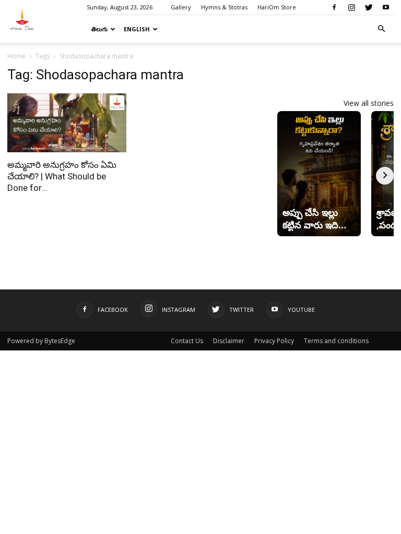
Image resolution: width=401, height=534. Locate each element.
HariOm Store (276, 7)
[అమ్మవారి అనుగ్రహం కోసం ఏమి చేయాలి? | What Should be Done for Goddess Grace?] (66, 122)
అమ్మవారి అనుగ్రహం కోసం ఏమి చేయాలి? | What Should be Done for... (61, 176)
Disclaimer (228, 340)
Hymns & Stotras (224, 7)
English (137, 29)
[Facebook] (334, 7)
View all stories (369, 103)
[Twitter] (368, 7)
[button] (381, 29)
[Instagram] (351, 7)
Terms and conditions (336, 340)
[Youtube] (386, 7)
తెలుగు (99, 29)
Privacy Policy (274, 340)
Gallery (181, 7)
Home (16, 56)
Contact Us (187, 340)
